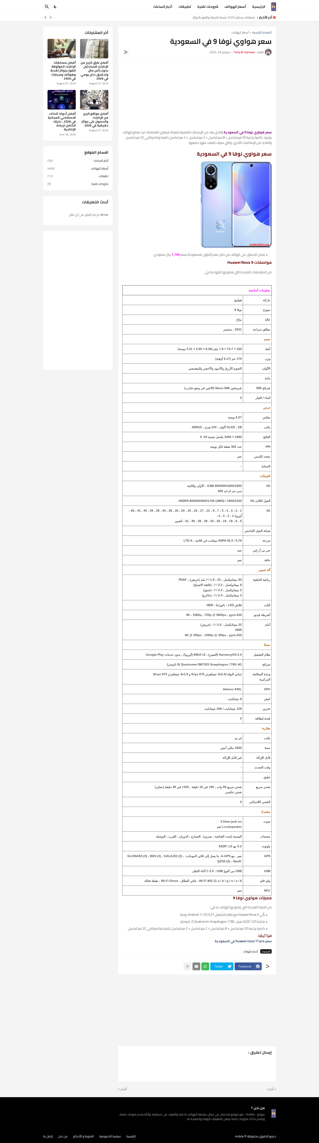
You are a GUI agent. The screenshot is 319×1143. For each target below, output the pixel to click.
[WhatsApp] (205, 966)
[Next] (45, 17)
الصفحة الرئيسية (262, 33)
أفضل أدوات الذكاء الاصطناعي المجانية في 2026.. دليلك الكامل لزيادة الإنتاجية (62, 121)
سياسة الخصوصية (110, 1136)
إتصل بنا (48, 1136)
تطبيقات (184, 6)
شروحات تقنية (207, 6)
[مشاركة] (125, 52)
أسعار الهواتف (235, 6)
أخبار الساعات (162, 6)
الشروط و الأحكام (83, 1136)
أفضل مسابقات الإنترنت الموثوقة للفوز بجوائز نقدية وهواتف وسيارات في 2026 (63, 70)
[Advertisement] (197, 95)
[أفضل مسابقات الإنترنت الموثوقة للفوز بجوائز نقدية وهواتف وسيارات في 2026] (62, 48)
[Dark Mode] (55, 6)
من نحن (62, 1136)
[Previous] (51, 17)
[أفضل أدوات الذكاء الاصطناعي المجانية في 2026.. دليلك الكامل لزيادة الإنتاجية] (62, 99)
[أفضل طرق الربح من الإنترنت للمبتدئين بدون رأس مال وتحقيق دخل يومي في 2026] (94, 48)
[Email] (196, 966)
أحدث (270, 1089)
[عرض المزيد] (187, 966)
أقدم (124, 1089)
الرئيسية (258, 6)
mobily (239, 1136)
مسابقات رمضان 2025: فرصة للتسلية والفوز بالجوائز (224, 17)
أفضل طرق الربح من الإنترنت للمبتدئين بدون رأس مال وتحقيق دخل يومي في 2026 (94, 70)
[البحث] (47, 6)
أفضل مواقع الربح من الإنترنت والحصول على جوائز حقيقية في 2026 (94, 120)
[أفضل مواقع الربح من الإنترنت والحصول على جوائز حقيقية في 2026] (94, 99)
